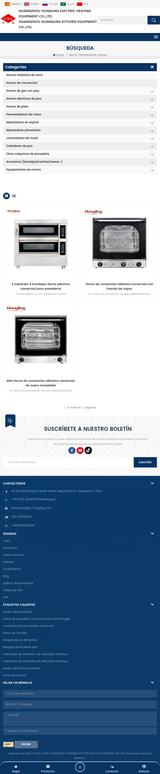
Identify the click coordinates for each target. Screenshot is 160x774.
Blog (6, 576)
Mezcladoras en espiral (22, 122)
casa (6, 541)
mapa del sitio (13, 590)
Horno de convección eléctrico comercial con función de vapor (119, 286)
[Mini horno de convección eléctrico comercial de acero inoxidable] (40, 339)
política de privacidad (18, 583)
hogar (60, 55)
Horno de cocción (15, 633)
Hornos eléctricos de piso (23, 99)
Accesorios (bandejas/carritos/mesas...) (34, 162)
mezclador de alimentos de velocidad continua (35, 654)
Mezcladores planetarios (23, 130)
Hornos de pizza (17, 107)
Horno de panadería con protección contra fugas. (37, 619)
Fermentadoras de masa (23, 114)
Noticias (8, 562)
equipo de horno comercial (21, 668)
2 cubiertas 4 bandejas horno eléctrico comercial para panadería (41, 286)
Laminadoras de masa (22, 138)
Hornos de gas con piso (22, 91)
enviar (26, 744)
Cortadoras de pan (19, 146)
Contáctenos (12, 569)
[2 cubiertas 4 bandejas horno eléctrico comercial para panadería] (40, 242)
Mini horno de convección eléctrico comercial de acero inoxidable (41, 383)
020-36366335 (21, 517)
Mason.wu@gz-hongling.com (31, 508)
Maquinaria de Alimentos (20, 640)
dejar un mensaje (80, 767)
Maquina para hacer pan (20, 647)
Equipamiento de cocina (23, 170)
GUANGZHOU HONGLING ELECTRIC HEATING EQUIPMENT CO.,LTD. (58, 19)
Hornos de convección (22, 83)
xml (5, 597)
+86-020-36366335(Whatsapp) (33, 499)
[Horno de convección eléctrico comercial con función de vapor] (119, 242)
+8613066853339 (22, 526)
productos (10, 548)
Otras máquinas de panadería (27, 154)
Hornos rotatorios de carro (24, 75)
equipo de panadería (17, 612)
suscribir (145, 462)
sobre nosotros (13, 555)
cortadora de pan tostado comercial (28, 626)
